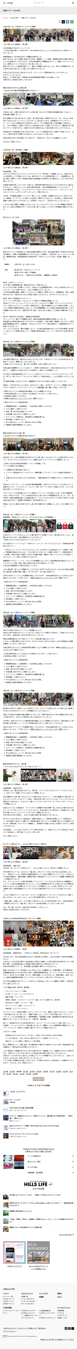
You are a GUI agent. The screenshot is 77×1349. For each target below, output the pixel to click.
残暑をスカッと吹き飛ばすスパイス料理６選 (26, 1227)
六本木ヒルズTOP (9, 1289)
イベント (6, 1293)
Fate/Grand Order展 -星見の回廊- (22, 1108)
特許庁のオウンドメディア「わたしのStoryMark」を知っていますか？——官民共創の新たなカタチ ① (41, 1204)
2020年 (32, 1071)
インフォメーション (63, 1307)
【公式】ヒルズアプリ (18, 1091)
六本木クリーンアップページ (20, 398)
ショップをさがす (28, 1299)
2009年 (35, 1074)
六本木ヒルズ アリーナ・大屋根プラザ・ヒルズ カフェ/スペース (29, 1315)
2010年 (28, 1074)
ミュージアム (43, 1293)
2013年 (8, 1074)
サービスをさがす (28, 1304)
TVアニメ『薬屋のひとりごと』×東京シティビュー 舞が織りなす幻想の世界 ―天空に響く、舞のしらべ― (41, 1117)
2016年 (58, 1071)
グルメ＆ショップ (27, 1293)
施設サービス (62, 1318)
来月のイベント (9, 1304)
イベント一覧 (8, 1296)
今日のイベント (9, 1299)
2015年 (65, 1071)
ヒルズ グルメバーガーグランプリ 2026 (24, 1134)
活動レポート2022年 (28, 18)
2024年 (5, 1071)
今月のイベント (9, 1301)
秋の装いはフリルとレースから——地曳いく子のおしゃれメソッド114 (35, 1195)
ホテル (59, 1297)
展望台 (59, 1293)
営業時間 (61, 1310)
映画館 (41, 1297)
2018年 (45, 1071)
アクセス (61, 1313)
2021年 (25, 1071)
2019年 (38, 1071)
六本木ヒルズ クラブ (29, 1310)
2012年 (15, 1074)
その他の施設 (7, 1307)
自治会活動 (14, 18)
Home (5, 18)
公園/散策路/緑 (45, 1310)
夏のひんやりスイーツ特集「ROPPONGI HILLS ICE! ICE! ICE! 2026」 (35, 1126)
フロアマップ (62, 1315)
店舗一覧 (25, 1296)
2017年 (52, 1071)
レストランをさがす (28, 1301)
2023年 (12, 1071)
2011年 (22, 1074)
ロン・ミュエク (15, 1099)
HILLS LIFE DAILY (65, 1234)
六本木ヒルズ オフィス (47, 1318)
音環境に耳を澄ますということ (21, 1211)
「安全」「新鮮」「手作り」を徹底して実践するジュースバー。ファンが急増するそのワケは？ (41, 1220)
